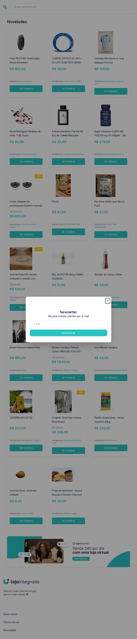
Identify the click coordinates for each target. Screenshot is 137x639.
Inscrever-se (68, 332)
